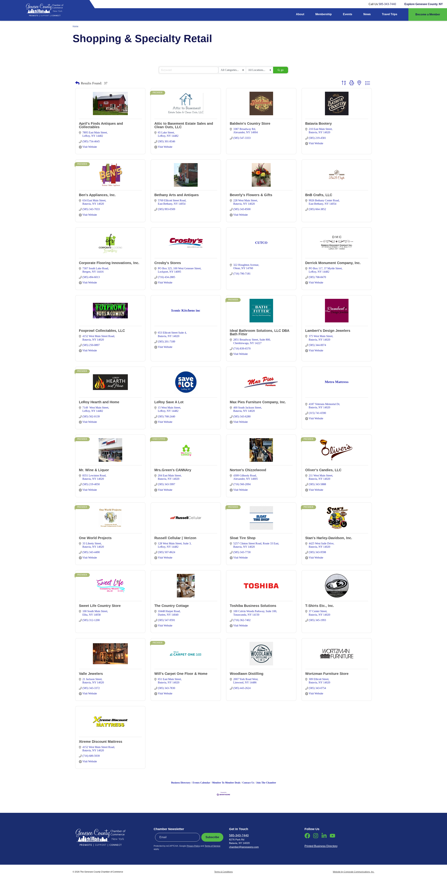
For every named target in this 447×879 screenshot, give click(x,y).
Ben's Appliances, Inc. (97, 195)
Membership (323, 14)
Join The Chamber (266, 782)
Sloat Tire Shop (242, 538)
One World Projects (95, 538)
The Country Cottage (171, 606)
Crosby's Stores (167, 263)
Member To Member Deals (226, 782)
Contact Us (248, 782)
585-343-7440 (387, 4)
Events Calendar (201, 782)
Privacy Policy (193, 846)
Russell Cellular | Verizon (175, 538)
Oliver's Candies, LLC (323, 470)
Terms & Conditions (223, 872)
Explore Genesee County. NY (423, 4)
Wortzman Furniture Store (327, 674)
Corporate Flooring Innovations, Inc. (109, 263)
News (367, 14)
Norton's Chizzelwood (248, 470)
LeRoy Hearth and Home (99, 402)
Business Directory (180, 782)
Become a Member (427, 14)
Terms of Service (212, 846)
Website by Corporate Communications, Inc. (353, 872)
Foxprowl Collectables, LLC (102, 331)
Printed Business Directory (321, 846)
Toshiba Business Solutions (253, 606)
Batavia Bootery (318, 123)
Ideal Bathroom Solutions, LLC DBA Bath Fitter (259, 332)
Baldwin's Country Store (250, 123)
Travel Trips (389, 14)
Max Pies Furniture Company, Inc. (258, 402)
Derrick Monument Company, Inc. (333, 263)
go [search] (282, 69)
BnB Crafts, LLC (318, 195)
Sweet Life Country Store (100, 606)
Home (75, 26)
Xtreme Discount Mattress (100, 741)
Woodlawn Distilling (246, 674)
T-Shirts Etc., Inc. (319, 606)
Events (347, 14)
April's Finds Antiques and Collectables (101, 125)
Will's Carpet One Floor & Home (180, 674)
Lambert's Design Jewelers (327, 331)
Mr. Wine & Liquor (94, 470)
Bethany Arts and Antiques (176, 195)
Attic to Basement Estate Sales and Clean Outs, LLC (183, 125)
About (300, 14)
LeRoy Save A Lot (169, 402)
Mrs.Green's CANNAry (172, 470)
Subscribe (212, 837)
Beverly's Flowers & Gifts (251, 195)
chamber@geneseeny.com (244, 846)
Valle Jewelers (91, 674)
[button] (77, 83)
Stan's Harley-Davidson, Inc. (328, 538)
